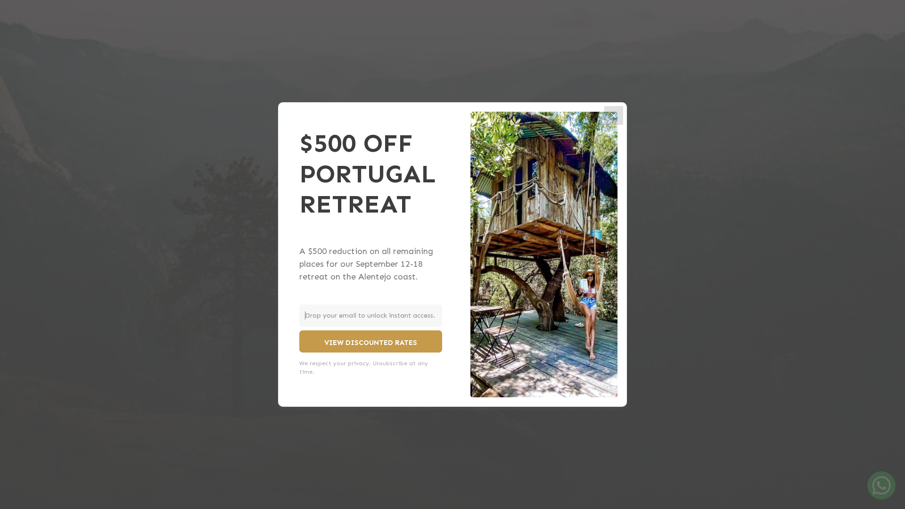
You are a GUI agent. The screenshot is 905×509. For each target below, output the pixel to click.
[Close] (613, 115)
